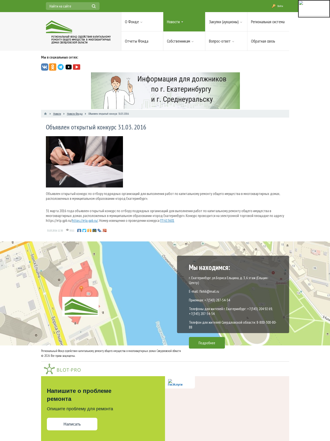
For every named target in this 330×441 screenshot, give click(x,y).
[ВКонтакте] (79, 231)
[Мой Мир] (94, 231)
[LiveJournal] (99, 231)
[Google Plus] (104, 231)
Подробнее (207, 342)
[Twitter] (84, 231)
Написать (72, 424)
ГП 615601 (167, 220)
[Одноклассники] (89, 231)
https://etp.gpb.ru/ (85, 220)
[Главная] (45, 114)
